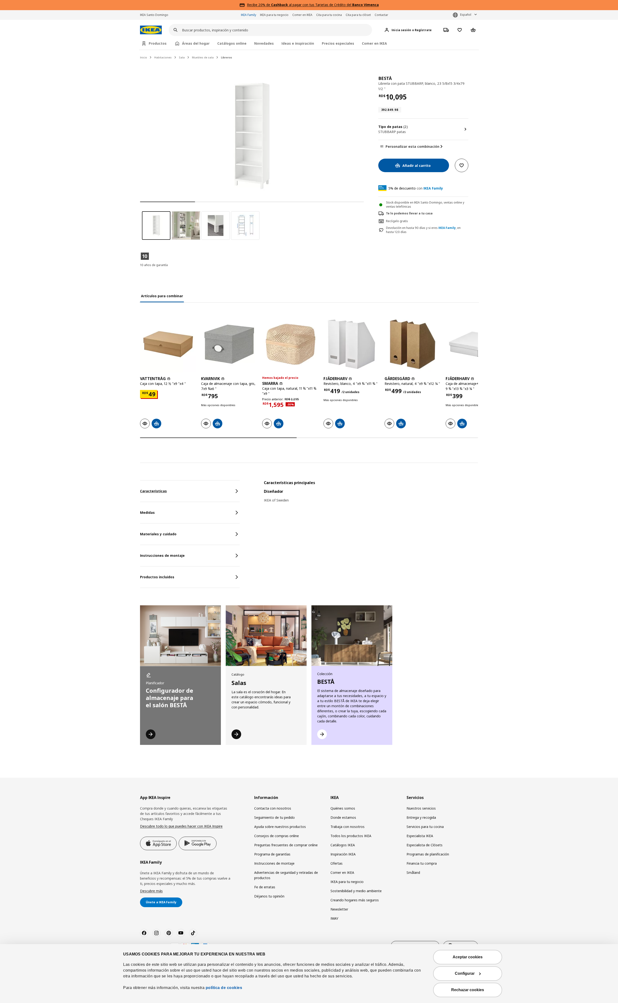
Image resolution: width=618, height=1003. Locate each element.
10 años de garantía (154, 265)
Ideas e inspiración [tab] (297, 43)
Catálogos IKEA (342, 845)
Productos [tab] (158, 43)
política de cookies (224, 988)
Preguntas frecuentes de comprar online (286, 845)
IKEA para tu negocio (274, 15)
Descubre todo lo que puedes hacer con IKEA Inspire (181, 826)
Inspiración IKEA (343, 854)
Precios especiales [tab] (338, 43)
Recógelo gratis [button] (397, 221)
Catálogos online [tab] (231, 43)
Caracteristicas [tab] (153, 491)
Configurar (465, 973)
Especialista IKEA (420, 835)
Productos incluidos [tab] (157, 577)
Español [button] (465, 15)
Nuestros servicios (421, 808)
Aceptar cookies (468, 957)
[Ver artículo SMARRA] (290, 344)
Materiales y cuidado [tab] (158, 534)
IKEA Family (248, 15)
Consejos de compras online (276, 835)
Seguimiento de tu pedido (274, 817)
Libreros (226, 57)
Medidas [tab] (147, 512)
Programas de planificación (428, 854)
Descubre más (151, 891)
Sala (182, 57)
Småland (413, 872)
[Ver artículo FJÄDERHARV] (351, 344)
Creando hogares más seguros (354, 900)
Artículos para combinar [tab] (162, 296)
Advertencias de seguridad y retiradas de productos (286, 875)
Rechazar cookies (467, 990)
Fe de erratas (264, 887)
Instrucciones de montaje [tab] (162, 555)
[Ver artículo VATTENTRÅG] (168, 344)
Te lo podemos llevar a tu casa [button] (409, 213)
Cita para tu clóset (358, 15)
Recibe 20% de (259, 4)
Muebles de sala (203, 57)
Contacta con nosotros (272, 808)
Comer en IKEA (302, 15)
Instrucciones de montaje (274, 863)
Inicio (143, 57)
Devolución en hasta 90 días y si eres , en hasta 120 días (423, 230)
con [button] (415, 188)
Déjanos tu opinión (269, 896)
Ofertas (336, 863)
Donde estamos (343, 817)
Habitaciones (163, 57)
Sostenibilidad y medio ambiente (356, 891)
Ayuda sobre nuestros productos (280, 826)
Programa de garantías (272, 854)
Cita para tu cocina (329, 15)
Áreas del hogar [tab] (196, 43)
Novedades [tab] (264, 43)
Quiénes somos (342, 808)
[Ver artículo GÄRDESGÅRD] (413, 344)
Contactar (381, 15)
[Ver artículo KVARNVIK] (229, 344)
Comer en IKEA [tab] (374, 43)
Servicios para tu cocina (425, 826)
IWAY (334, 918)
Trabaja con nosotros (347, 826)
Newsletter (339, 909)
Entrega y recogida (421, 817)
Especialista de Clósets (424, 845)
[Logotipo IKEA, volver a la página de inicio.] (151, 30)
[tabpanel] (371, 494)
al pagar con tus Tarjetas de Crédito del (325, 4)
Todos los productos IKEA (350, 835)
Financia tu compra (422, 863)
